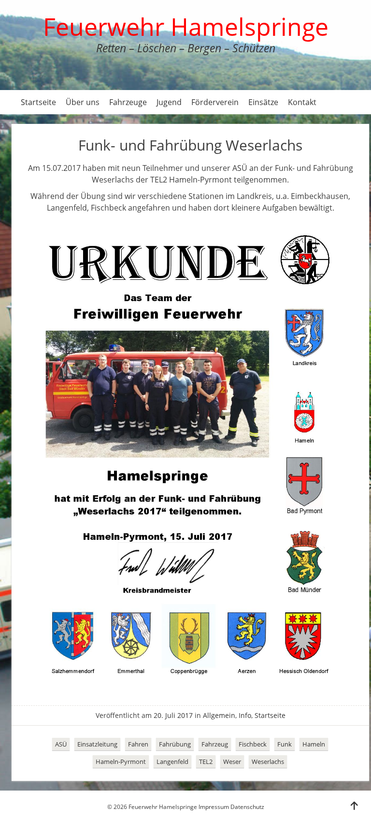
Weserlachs (268, 761)
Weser (232, 761)
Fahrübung (175, 744)
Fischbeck (253, 744)
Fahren (138, 744)
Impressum (214, 807)
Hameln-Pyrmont (121, 761)
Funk (284, 744)
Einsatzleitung (97, 744)
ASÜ (61, 744)
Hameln (313, 744)
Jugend (169, 102)
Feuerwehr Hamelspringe (185, 26)
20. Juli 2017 (173, 715)
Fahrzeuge (128, 102)
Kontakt (302, 102)
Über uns (83, 102)
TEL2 (206, 761)
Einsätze (263, 102)
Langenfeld (172, 761)
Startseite (38, 102)
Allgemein (219, 715)
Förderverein (215, 102)
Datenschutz (247, 807)
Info (245, 715)
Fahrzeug (214, 744)
